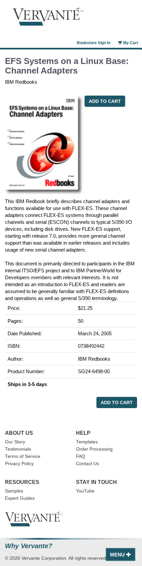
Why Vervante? (28, 546)
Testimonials (18, 449)
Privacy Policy (19, 463)
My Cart (130, 43)
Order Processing (94, 449)
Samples (14, 491)
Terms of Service (22, 456)
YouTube (85, 491)
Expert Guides (20, 498)
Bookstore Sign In (93, 43)
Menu (118, 554)
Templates (87, 441)
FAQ (80, 456)
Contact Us (87, 463)
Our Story (15, 441)
